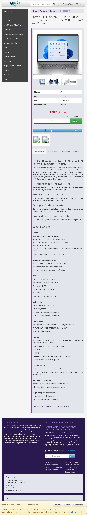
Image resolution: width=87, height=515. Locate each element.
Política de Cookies (77, 512)
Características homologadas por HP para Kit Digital (52, 406)
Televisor (7, 29)
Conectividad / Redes (11, 38)
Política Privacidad (51, 465)
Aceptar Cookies (78, 505)
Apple (6, 79)
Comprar (76, 121)
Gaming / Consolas (10, 43)
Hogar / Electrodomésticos (13, 66)
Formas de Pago (71, 467)
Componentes (9, 16)
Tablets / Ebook (9, 57)
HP (61, 92)
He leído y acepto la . (61, 451)
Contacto (48, 462)
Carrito (80, 4)
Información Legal (71, 462)
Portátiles (7, 20)
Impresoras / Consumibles (13, 34)
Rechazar (67, 505)
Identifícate (68, 4)
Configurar (57, 505)
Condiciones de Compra (53, 467)
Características (38, 152)
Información (52, 152)
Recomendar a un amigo (70, 152)
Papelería (7, 70)
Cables (6, 48)
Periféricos (7, 52)
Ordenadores (8, 11)
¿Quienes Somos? (51, 469)
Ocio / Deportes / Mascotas (14, 75)
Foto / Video (8, 61)
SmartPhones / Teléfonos (13, 25)
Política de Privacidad (68, 446)
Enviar (72, 456)
